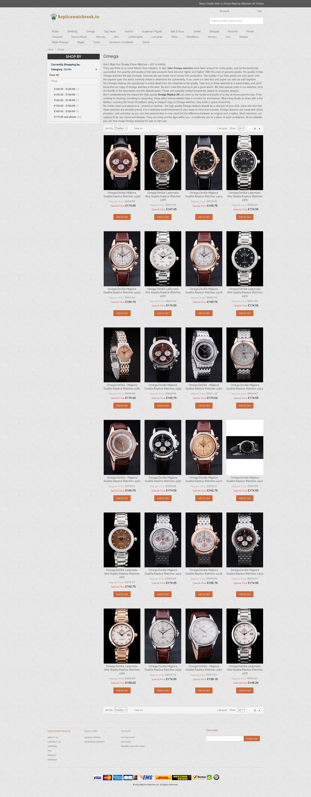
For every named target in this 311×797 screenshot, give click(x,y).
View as (138, 128)
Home (50, 49)
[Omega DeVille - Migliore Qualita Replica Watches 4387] (204, 636)
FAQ (49, 751)
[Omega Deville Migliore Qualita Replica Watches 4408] (204, 540)
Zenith (146, 42)
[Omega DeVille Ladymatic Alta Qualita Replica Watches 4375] (244, 162)
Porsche (232, 31)
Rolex (55, 31)
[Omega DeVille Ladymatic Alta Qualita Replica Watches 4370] (244, 258)
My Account (128, 737)
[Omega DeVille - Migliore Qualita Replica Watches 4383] (122, 447)
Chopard (57, 36)
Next (259, 128)
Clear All (54, 75)
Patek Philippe (60, 42)
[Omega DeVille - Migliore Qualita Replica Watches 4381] (122, 355)
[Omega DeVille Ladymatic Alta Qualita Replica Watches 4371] (122, 540)
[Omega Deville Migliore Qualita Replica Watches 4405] (122, 258)
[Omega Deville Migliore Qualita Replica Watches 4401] (244, 447)
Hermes (100, 36)
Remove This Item (96, 69)
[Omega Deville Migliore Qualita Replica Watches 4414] (244, 355)
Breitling (72, 31)
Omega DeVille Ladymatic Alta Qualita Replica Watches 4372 (163, 292)
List (153, 128)
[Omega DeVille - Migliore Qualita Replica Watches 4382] (204, 355)
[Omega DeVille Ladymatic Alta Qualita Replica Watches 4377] (244, 636)
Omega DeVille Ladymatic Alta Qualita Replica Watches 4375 (245, 196)
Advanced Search (94, 742)
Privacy (52, 755)
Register (126, 742)
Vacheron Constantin (121, 42)
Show (233, 128)
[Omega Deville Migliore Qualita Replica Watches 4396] (122, 162)
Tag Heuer (110, 31)
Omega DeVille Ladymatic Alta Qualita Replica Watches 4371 (122, 574)
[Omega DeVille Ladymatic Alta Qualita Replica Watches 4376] (163, 162)
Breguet (214, 31)
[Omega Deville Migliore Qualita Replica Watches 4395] (163, 355)
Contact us (54, 742)
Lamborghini (135, 36)
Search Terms (92, 737)
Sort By (109, 128)
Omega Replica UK (169, 94)
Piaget (80, 42)
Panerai (243, 36)
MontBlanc (193, 36)
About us (53, 737)
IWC (116, 36)
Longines (157, 36)
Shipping (52, 746)
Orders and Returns (133, 746)
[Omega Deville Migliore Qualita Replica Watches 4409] (244, 540)
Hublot (129, 31)
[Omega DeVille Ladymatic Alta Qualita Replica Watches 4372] (163, 258)
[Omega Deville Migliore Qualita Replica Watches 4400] (204, 447)
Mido (175, 36)
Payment (52, 760)
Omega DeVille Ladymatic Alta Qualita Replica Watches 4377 (245, 670)
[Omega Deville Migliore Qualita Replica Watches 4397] (163, 447)
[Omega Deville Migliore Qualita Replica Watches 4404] (204, 162)
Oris (228, 36)
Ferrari (250, 31)
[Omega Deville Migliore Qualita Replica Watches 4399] (163, 636)
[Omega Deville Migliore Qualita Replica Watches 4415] (163, 540)
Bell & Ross (177, 31)
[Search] (259, 20)
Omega (90, 31)
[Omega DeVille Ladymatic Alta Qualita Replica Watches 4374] (122, 636)
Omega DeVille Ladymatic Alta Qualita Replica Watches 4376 (163, 196)
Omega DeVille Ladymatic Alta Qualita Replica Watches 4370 (245, 292)
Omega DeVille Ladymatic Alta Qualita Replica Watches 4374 (122, 670)
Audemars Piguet (152, 31)
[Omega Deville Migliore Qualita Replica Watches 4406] (204, 258)
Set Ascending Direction (130, 128)
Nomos (212, 36)
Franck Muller (79, 36)
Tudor (96, 42)
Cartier (197, 31)
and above (68, 117)
